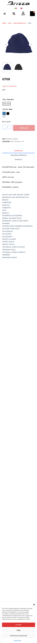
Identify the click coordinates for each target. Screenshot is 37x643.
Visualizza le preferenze (18, 636)
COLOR (5, 109)
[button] (34, 605)
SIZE (4, 99)
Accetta (18, 625)
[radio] (6, 103)
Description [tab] (18, 150)
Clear (4, 117)
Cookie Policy (17, 640)
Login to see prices (9, 86)
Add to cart (24, 128)
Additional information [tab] (19, 155)
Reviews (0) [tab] (18, 159)
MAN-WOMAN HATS (17, 141)
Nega (18, 630)
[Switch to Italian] (16, 8)
